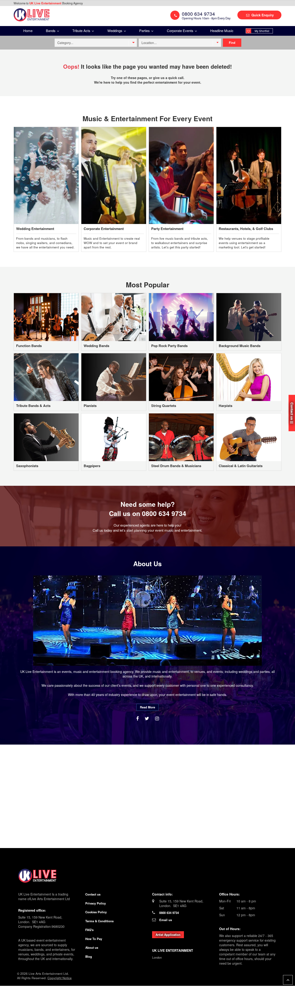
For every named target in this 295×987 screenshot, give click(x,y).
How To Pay (93, 939)
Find (232, 42)
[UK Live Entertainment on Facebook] (138, 718)
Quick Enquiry (262, 15)
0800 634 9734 (164, 513)
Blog (88, 956)
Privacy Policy (95, 903)
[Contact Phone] (175, 15)
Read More (147, 707)
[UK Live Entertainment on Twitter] (147, 718)
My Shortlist (262, 31)
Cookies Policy (96, 912)
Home (27, 30)
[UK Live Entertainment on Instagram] (157, 718)
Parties (145, 30)
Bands (51, 30)
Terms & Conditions (99, 921)
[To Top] (288, 980)
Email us (165, 920)
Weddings (115, 30)
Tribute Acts (81, 30)
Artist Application (168, 934)
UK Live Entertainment (45, 3)
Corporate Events (180, 30)
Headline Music (221, 30)
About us (91, 947)
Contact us (92, 894)
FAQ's (89, 930)
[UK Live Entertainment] (147, 876)
